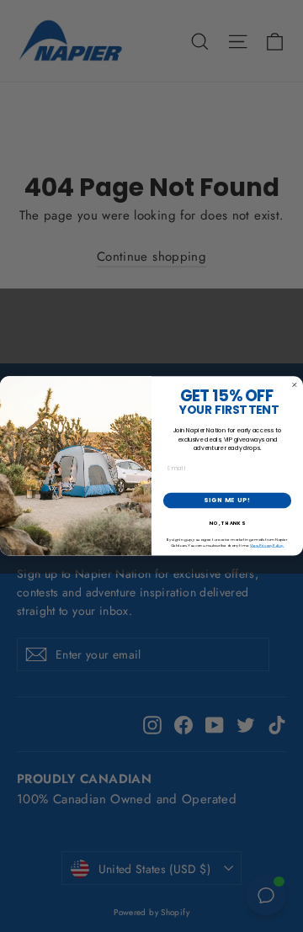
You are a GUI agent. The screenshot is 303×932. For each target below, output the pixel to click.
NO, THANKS (227, 523)
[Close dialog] (294, 384)
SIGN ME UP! (227, 500)
